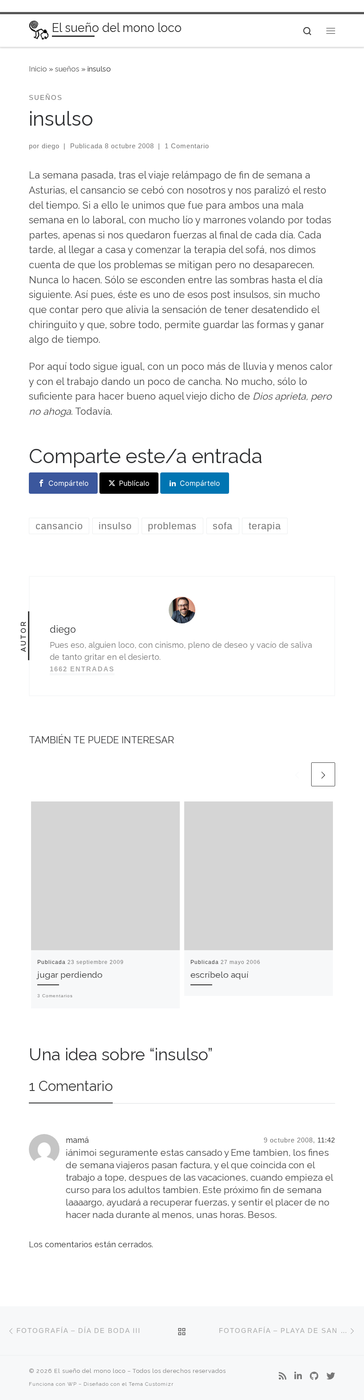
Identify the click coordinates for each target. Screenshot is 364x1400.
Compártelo (68, 483)
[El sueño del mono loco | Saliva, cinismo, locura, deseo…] (39, 29)
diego (50, 146)
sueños (67, 68)
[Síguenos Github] (314, 1376)
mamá (77, 1140)
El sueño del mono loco (90, 1371)
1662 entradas (82, 669)
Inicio (38, 68)
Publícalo (134, 483)
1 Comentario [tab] (71, 1086)
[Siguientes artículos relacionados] (323, 774)
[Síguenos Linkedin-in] (298, 1376)
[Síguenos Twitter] (330, 1376)
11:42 (326, 1140)
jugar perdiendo (70, 975)
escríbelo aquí (219, 975)
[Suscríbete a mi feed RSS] (282, 1376)
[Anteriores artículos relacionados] (297, 774)
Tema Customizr (151, 1384)
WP (72, 1384)
